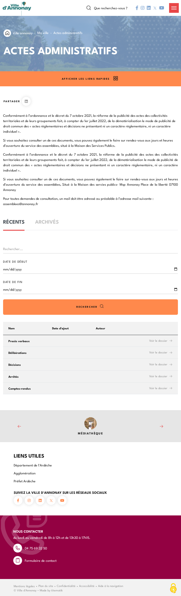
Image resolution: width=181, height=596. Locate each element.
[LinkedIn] (26, 101)
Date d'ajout (60, 328)
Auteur (100, 328)
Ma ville (43, 32)
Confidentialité (66, 585)
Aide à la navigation (110, 585)
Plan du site (45, 585)
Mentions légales (24, 585)
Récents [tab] (14, 222)
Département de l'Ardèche (33, 465)
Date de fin (13, 282)
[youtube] (161, 8)
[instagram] (143, 8)
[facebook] (137, 8)
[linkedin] (149, 8)
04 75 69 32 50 (36, 548)
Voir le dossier (158, 340)
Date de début (15, 261)
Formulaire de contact (41, 560)
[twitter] (155, 8)
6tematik (57, 590)
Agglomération (25, 473)
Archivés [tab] (47, 222)
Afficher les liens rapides (86, 79)
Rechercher (86, 307)
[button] (174, 8)
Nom (11, 328)
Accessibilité (86, 585)
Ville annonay (22, 32)
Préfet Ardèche (25, 481)
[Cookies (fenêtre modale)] (173, 588)
